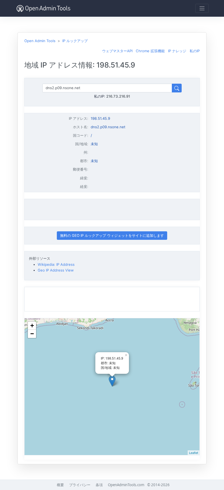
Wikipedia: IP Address (56, 264)
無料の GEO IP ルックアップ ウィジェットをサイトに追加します (112, 235)
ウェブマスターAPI (117, 51)
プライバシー (79, 484)
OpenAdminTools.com (126, 484)
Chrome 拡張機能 (150, 51)
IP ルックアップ (75, 41)
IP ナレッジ (177, 51)
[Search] (177, 88)
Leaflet (193, 452)
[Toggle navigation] (202, 8)
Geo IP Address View (56, 270)
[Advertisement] (112, 209)
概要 (60, 484)
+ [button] (32, 325)
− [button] (32, 333)
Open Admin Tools (39, 41)
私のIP (195, 51)
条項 (99, 484)
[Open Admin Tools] (43, 8)
